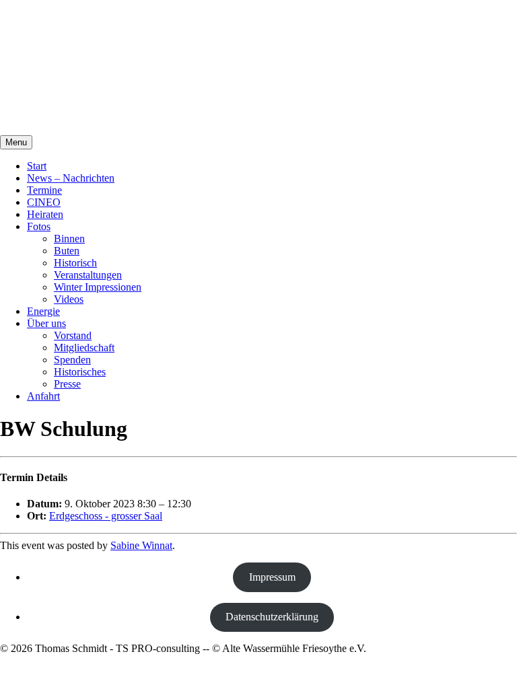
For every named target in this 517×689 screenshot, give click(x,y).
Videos (68, 299)
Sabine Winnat (141, 545)
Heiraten (45, 214)
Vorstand (73, 335)
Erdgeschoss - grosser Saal (105, 515)
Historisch (75, 262)
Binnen (69, 238)
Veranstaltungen (88, 275)
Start (36, 166)
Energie (43, 311)
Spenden (72, 359)
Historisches (80, 371)
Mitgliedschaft (84, 347)
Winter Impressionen (97, 287)
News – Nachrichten (70, 178)
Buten (66, 250)
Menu (16, 142)
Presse (67, 384)
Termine (44, 190)
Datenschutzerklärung (272, 616)
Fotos (38, 226)
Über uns (46, 323)
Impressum (272, 577)
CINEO (44, 202)
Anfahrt (43, 396)
